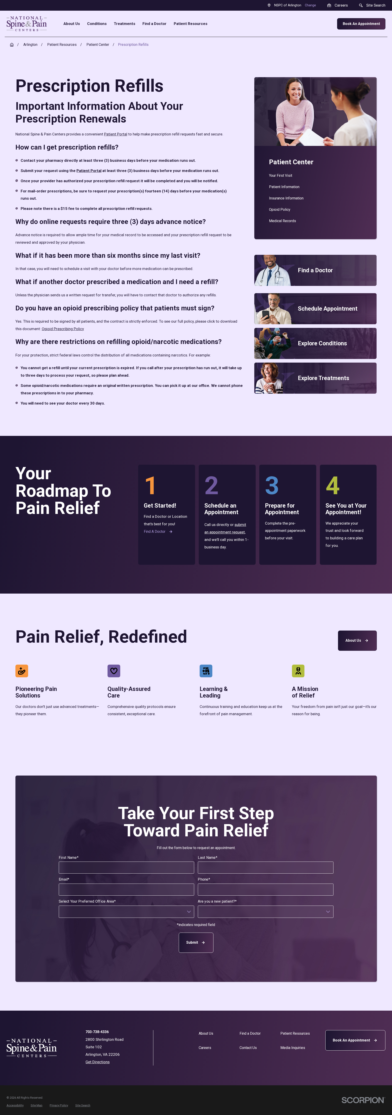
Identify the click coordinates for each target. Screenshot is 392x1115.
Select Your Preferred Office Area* (87, 901)
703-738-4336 (97, 1032)
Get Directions (98, 1062)
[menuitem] (315, 176)
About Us (353, 640)
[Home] (27, 23)
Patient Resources (295, 1033)
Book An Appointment (361, 24)
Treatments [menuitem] (124, 24)
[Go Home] (12, 45)
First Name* (68, 857)
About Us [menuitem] (72, 24)
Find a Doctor (154, 531)
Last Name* (207, 857)
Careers (205, 1048)
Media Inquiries (292, 1048)
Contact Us (248, 1048)
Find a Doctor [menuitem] (154, 24)
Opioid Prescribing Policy (63, 329)
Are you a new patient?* (217, 901)
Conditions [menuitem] (97, 24)
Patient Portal (115, 134)
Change (310, 5)
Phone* (204, 879)
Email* (64, 879)
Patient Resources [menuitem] (190, 24)
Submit (192, 942)
